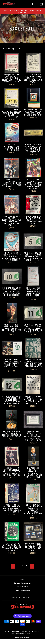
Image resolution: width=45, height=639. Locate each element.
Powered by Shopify (22, 637)
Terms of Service (22, 591)
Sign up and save (22, 597)
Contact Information (22, 583)
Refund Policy (22, 587)
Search (23, 579)
